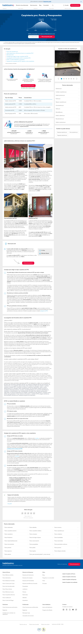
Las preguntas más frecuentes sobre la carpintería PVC (19, 58)
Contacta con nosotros (67, 606)
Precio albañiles (33, 527)
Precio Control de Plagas (8, 600)
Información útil (10, 54)
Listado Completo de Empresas (69, 579)
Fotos (43, 580)
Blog (40, 5)
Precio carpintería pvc (59, 530)
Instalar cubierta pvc (60, 115)
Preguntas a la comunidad (48, 577)
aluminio (17, 456)
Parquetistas (25, 586)
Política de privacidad (34, 624)
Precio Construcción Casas (8, 583)
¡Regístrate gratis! (47, 1)
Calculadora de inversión (28, 615)
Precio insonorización (34, 540)
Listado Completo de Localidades (69, 582)
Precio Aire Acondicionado (8, 586)
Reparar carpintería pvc (61, 102)
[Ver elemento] (61, 78)
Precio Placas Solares (7, 589)
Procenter (44, 583)
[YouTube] (73, 610)
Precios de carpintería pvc (12, 51)
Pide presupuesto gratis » (74, 52)
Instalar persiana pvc (60, 95)
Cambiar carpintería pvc (61, 92)
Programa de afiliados (47, 610)
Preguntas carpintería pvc (62, 135)
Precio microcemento (9, 544)
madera (37, 438)
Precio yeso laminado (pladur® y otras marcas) (40, 554)
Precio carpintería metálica (35, 530)
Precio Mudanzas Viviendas (9, 580)
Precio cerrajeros (33, 534)
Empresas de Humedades (28, 580)
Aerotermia (35, 8)
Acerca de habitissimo (47, 607)
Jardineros (25, 589)
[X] (70, 610)
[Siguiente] (76, 79)
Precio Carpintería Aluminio (9, 594)
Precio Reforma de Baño (8, 575)
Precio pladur (32, 547)
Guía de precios (33, 5)
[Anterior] (58, 79)
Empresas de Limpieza (27, 577)
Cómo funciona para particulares (10, 607)
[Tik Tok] (76, 610)
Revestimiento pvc (60, 118)
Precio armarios (57, 527)
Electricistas (25, 594)
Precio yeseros (8, 554)
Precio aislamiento (9, 527)
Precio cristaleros (58, 534)
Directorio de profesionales (22, 5)
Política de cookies (45, 624)
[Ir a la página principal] (8, 5)
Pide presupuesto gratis (47, 36)
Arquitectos (25, 600)
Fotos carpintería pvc (74, 132)
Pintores (24, 592)
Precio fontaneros (8, 537)
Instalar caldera (20, 8)
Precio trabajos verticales (60, 551)
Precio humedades (58, 537)
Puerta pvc (58, 98)
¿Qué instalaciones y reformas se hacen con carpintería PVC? (20, 53)
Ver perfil (10, 503)
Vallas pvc (58, 108)
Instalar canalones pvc (61, 122)
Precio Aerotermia (7, 577)
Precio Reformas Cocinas (8, 592)
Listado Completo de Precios (68, 573)
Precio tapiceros (8, 551)
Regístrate (5, 610)
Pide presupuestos (75, 5)
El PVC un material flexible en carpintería (15, 59)
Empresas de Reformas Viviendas (30, 583)
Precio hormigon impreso (35, 537)
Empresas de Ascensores (28, 575)
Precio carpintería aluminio (10, 530)
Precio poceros (57, 547)
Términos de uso (23, 624)
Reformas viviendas (68, 8)
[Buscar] (53, 5)
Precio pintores (8, 547)
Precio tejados (33, 551)
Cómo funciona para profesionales (30, 607)
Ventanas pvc (59, 88)
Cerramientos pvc (60, 105)
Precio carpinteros (9, 534)
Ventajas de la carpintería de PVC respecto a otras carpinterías (20, 61)
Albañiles (25, 597)
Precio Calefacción (7, 597)
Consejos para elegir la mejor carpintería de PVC (17, 56)
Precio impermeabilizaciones (11, 540)
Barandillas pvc (59, 112)
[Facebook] (67, 610)
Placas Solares (51, 8)
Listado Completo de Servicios (69, 576)
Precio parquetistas (34, 544)
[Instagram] (63, 610)
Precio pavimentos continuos (60, 544)
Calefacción (5, 8)
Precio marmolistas (58, 540)
